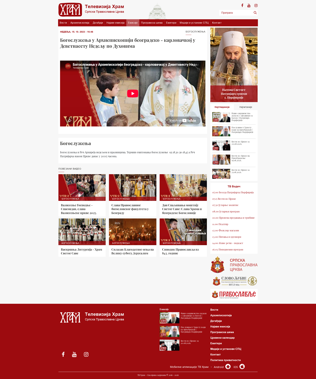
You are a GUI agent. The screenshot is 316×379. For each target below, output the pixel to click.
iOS (236, 367)
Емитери (171, 22)
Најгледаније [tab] (222, 107)
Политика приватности (225, 360)
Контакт (217, 22)
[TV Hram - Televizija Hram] (91, 10)
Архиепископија (79, 22)
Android (219, 367)
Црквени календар (222, 337)
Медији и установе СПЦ (194, 22)
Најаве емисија (115, 22)
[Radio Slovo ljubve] (234, 281)
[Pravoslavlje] (234, 294)
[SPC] (234, 264)
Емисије (133, 22)
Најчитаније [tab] (245, 107)
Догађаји (98, 22)
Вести (63, 22)
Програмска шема (152, 22)
